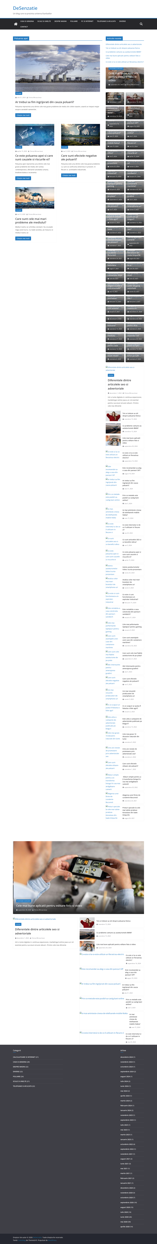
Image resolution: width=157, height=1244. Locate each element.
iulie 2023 (124, 1125)
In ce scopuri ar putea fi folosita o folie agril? (114, 216)
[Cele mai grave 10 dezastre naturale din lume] (113, 738)
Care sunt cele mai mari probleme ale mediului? (30, 220)
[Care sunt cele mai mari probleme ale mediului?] (34, 198)
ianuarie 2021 (125, 1183)
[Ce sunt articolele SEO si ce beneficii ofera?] (113, 542)
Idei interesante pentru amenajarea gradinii (131, 667)
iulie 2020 (124, 1212)
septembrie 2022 (127, 1149)
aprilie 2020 (125, 1227)
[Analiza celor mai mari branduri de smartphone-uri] (113, 584)
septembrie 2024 (127, 1071)
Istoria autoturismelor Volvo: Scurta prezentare (132, 568)
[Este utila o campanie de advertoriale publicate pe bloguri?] (113, 723)
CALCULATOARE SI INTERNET (24, 1057)
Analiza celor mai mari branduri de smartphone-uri (131, 582)
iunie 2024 (124, 1086)
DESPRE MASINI (60, 21)
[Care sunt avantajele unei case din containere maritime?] (113, 641)
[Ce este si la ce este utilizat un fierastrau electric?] (113, 457)
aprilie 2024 (125, 1096)
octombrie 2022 (126, 1144)
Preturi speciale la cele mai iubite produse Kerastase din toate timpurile (134, 250)
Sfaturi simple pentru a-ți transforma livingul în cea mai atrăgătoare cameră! (132, 780)
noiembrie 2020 (126, 1193)
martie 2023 (125, 1134)
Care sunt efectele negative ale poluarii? (79, 157)
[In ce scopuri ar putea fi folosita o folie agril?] (113, 708)
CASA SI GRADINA (27, 21)
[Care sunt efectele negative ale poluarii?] (80, 135)
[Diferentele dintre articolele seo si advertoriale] (125, 369)
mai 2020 (123, 1222)
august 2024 (125, 1076)
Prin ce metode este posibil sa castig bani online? (131, 497)
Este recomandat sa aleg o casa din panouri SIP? (132, 469)
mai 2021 (123, 1168)
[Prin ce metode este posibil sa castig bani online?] (113, 499)
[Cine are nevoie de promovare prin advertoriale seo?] (113, 753)
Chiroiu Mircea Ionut (34, 97)
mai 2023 (123, 1130)
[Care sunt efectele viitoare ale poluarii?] (113, 766)
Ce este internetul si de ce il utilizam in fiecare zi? (131, 527)
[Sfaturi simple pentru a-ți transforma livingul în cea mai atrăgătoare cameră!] (113, 782)
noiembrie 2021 (126, 1154)
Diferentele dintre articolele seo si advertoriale (124, 44)
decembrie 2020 (126, 1188)
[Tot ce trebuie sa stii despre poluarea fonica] (113, 416)
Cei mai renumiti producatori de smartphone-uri (129, 693)
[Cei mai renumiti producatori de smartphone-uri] (113, 695)
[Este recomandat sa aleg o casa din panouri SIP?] (113, 471)
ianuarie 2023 (125, 1139)
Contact (24, 27)
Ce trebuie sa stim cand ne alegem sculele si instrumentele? (115, 284)
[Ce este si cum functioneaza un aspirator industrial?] (113, 598)
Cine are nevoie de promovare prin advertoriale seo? (130, 751)
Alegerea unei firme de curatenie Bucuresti (113, 251)
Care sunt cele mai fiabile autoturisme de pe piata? (132, 654)
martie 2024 (125, 1101)
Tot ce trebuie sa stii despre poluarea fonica (123, 48)
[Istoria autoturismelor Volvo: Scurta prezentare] (113, 570)
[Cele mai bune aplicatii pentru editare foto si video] (113, 442)
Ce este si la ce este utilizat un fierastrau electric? (125, 62)
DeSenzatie (25, 8)
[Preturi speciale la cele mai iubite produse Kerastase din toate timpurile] (113, 813)
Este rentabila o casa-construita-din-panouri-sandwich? (132, 611)
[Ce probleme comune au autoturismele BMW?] (113, 428)
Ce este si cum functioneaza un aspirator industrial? (130, 596)
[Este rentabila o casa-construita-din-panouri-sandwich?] (113, 613)
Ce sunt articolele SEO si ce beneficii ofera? (132, 540)
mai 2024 (123, 1091)
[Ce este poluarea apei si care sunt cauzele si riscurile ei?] (34, 135)
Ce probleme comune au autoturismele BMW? (123, 52)
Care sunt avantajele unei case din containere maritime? (134, 181)
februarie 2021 (126, 1178)
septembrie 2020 (127, 1202)
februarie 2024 (126, 1105)
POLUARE (74, 21)
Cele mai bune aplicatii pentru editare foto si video (134, 107)
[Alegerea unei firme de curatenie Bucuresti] (113, 798)
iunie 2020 (124, 1217)
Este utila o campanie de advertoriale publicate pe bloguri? (133, 214)
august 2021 (125, 1159)
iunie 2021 (124, 1164)
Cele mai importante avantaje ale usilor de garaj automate (133, 283)
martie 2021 (125, 1173)
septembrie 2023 (127, 1120)
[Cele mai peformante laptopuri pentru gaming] (113, 627)
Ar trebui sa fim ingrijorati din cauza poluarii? (44, 102)
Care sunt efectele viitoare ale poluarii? (114, 239)
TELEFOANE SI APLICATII (106, 21)
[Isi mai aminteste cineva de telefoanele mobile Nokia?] (113, 514)
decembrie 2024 (126, 1057)
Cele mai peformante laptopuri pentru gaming (115, 182)
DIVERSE (122, 21)
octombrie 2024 (126, 1067)
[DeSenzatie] (16, 24)
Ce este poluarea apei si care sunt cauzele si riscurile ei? (34, 157)
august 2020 (125, 1207)
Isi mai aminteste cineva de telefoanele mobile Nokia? (132, 512)
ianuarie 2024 (125, 1110)
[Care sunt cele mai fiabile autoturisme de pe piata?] (113, 656)
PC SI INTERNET (87, 21)
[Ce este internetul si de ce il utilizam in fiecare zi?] (113, 529)
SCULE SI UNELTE (44, 21)
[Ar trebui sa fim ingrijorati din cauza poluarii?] (57, 68)
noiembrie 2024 (126, 1062)
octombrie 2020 (126, 1197)
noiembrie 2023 (126, 1115)
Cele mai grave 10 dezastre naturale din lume (131, 736)
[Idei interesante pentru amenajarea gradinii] (113, 669)
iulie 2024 (124, 1081)
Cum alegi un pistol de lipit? (133, 344)
